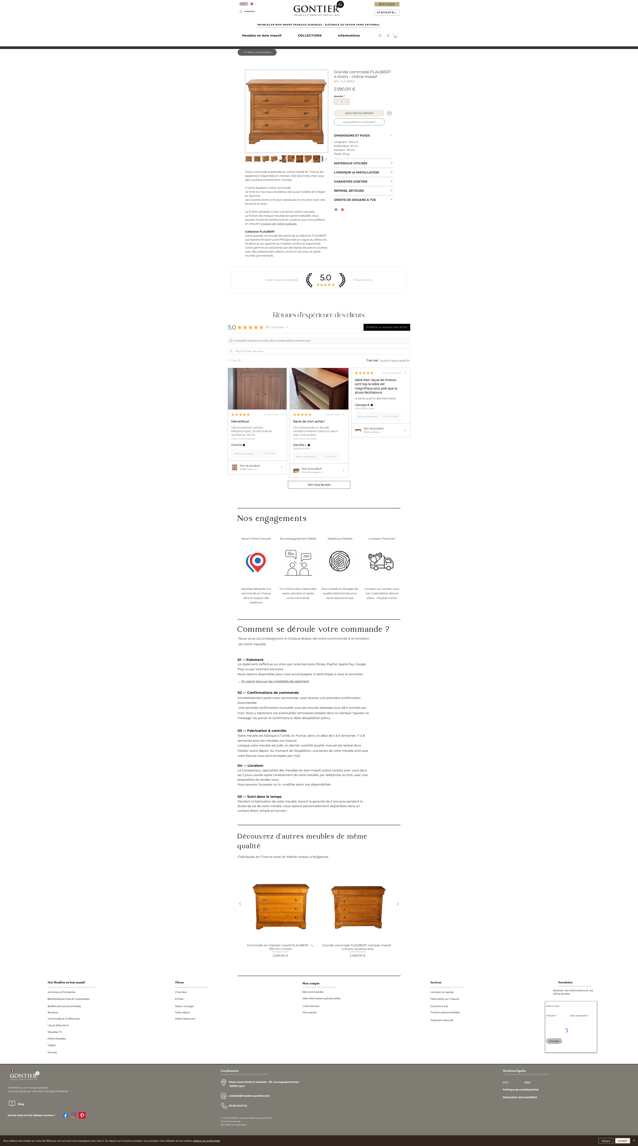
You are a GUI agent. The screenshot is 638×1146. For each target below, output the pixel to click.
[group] (319, 916)
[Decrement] (336, 102)
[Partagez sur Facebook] (336, 210)
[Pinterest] (82, 1115)
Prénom (550, 1016)
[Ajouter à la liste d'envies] (389, 113)
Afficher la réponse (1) (244, 454)
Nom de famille (578, 1016)
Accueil (250, 58)
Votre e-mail (552, 1006)
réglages (605, 1140)
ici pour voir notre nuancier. (279, 224)
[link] (395, 35)
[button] (262, 35)
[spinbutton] (341, 102)
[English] (252, 4)
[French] (243, 4)
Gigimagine (241, 1125)
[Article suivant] (397, 904)
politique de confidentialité (206, 1140)
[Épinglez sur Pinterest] (342, 210)
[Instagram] (73, 1115)
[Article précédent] (240, 904)
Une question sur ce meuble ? (359, 122)
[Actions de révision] (282, 414)
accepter (622, 1140)
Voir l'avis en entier (243, 439)
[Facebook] (65, 1115)
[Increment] (347, 102)
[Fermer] (634, 1140)
